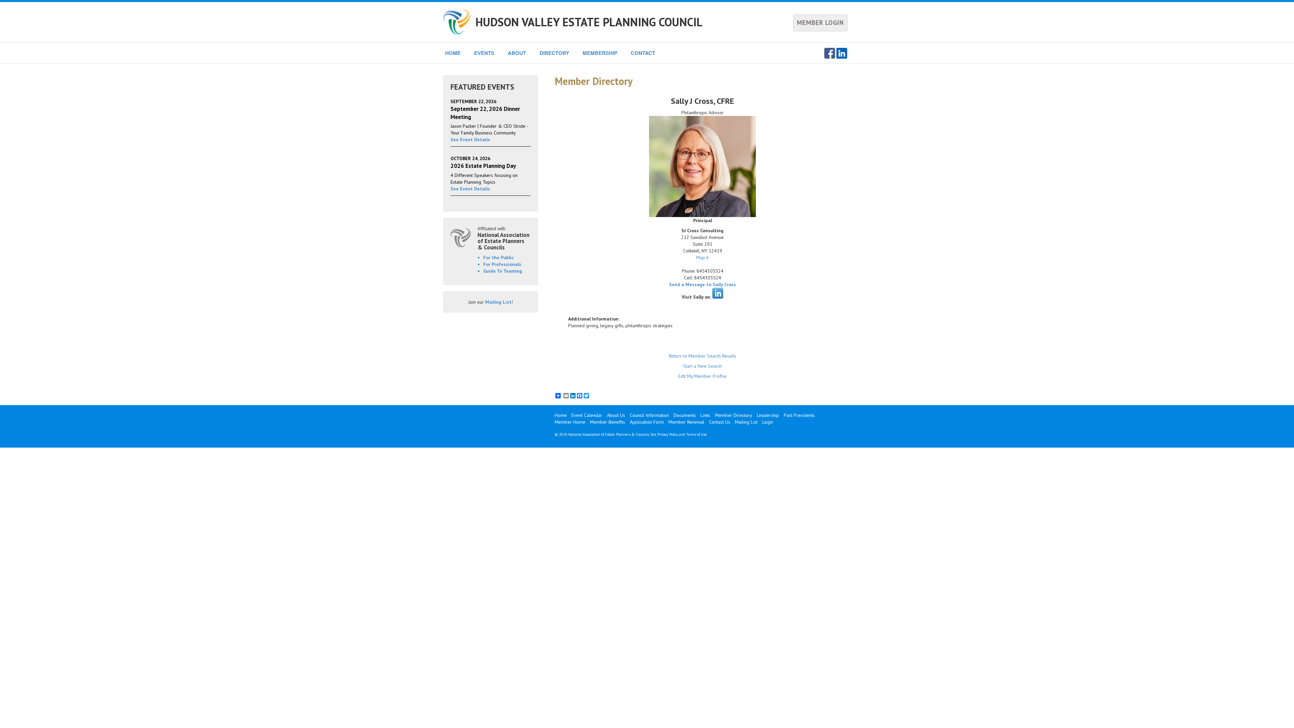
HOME (453, 53)
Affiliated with (503, 238)
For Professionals (502, 264)
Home (561, 415)
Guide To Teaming (502, 271)
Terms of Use (696, 434)
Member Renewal (686, 422)
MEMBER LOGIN (820, 23)
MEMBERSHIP (600, 53)
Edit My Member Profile (702, 376)
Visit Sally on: (696, 297)
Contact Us (719, 422)
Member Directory (733, 415)
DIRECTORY (554, 53)
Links (705, 415)
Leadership (768, 415)
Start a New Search (702, 366)
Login (767, 422)
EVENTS (484, 53)
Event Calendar (587, 415)
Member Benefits (607, 422)
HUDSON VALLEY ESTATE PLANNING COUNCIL (589, 21)
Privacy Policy (667, 434)
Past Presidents (799, 415)
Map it (702, 257)
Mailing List (498, 302)
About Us (616, 415)
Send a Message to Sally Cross (702, 284)
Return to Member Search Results (702, 356)
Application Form (647, 422)
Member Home (570, 422)
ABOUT (517, 53)
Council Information (649, 415)
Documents (685, 415)
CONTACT (643, 53)
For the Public (498, 257)
